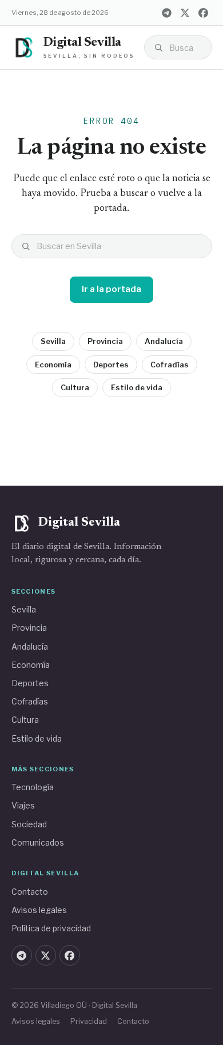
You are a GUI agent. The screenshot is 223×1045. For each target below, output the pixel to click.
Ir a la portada (111, 289)
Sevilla (53, 341)
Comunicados (37, 842)
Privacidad (88, 1021)
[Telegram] (167, 12)
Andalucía (164, 341)
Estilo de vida (136, 387)
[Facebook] (203, 12)
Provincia (105, 341)
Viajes (23, 805)
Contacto (29, 891)
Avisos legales (39, 910)
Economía (53, 364)
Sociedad (29, 824)
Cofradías (169, 364)
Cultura (75, 387)
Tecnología (32, 787)
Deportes (111, 364)
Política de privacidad (51, 928)
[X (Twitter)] (185, 12)
